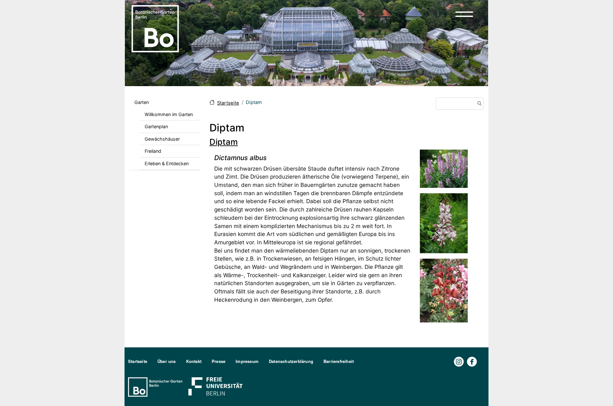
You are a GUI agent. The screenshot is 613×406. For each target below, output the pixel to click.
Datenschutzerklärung (291, 361)
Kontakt (193, 361)
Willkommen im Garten (169, 114)
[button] (464, 14)
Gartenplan (156, 126)
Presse (218, 361)
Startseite (228, 103)
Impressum (247, 361)
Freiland (153, 151)
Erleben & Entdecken (167, 163)
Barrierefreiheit (338, 361)
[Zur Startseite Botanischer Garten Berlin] (155, 28)
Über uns (166, 361)
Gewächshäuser (162, 139)
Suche (478, 104)
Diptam (223, 142)
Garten (141, 102)
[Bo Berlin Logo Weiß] (156, 386)
